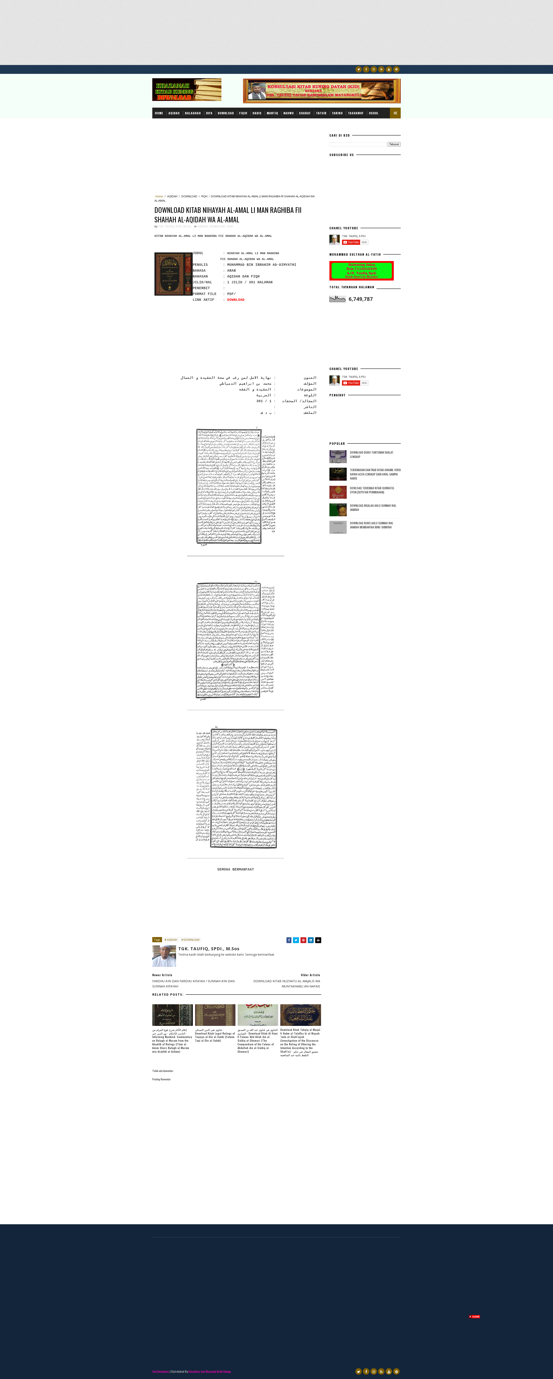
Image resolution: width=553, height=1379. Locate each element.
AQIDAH (174, 113)
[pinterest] (396, 69)
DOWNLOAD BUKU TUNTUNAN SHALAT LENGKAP (371, 454)
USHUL (374, 113)
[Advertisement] (129, 35)
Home (159, 113)
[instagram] (373, 69)
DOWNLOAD (226, 113)
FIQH (204, 196)
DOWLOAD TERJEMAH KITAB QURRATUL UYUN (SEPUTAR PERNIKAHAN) (372, 490)
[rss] (381, 69)
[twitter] (358, 69)
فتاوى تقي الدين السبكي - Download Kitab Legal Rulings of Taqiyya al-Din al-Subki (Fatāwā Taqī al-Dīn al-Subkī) (215, 1035)
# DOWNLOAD (190, 940)
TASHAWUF (356, 113)
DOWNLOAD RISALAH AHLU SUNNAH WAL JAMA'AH (373, 507)
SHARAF (305, 113)
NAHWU (288, 113)
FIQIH (243, 113)
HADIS (257, 113)
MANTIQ (272, 113)
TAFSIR (321, 113)
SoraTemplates (160, 1371)
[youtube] (389, 69)
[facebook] (366, 69)
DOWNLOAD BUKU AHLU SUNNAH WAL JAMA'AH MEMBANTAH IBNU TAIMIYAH (371, 525)
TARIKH (337, 113)
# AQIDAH (171, 940)
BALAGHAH (193, 113)
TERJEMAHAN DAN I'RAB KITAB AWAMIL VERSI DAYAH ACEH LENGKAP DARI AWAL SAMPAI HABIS (375, 473)
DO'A (209, 113)
